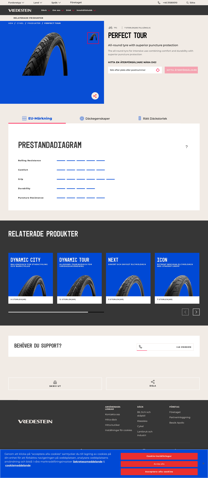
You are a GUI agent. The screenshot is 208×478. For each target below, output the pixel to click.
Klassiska (142, 421)
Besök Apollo (176, 422)
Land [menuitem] (36, 2)
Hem (10, 23)
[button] (95, 96)
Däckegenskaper (97, 118)
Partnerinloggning (179, 417)
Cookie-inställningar (159, 456)
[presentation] (185, 312)
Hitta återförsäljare (182, 70)
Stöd (68, 10)
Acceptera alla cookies (159, 471)
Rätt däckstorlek (155, 118)
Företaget (76, 2)
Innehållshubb (84, 10)
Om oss (56, 10)
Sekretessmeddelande (87, 461)
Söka (192, 2)
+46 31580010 (170, 2)
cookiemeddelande (18, 465)
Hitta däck (111, 419)
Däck (44, 10)
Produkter (34, 23)
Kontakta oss (112, 414)
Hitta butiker (112, 425)
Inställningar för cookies (118, 430)
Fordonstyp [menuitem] (15, 2)
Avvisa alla (159, 464)
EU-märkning (40, 118)
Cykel (20, 23)
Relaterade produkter (28, 18)
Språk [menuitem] (55, 2)
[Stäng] (203, 463)
